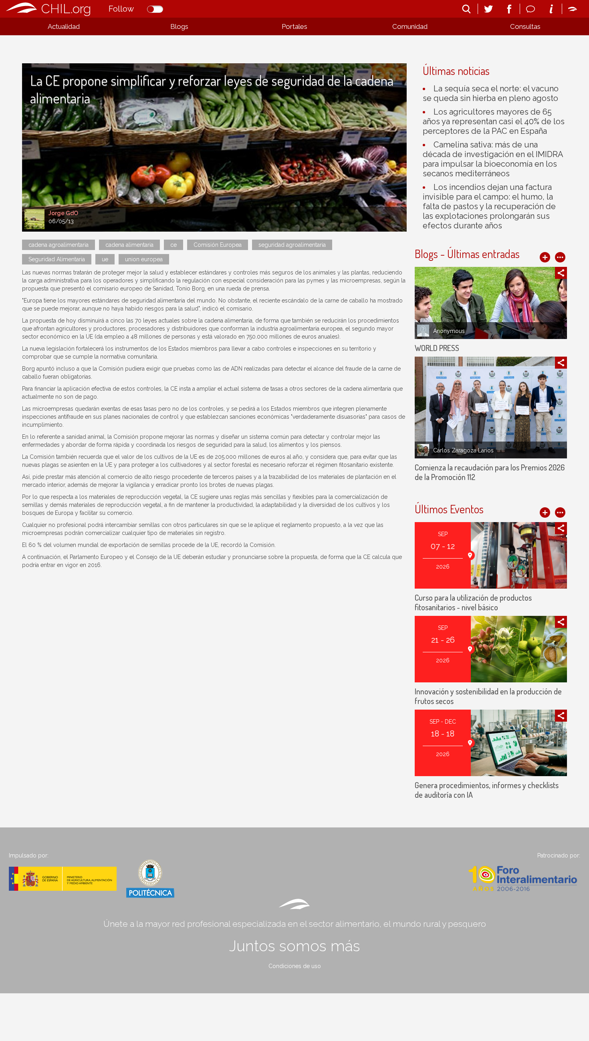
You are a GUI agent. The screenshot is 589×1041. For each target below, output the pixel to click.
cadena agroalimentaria (58, 245)
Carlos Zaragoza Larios (463, 450)
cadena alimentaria (129, 245)
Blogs (179, 26)
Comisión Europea (218, 245)
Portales (294, 26)
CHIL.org (66, 8)
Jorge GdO (63, 213)
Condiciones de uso (294, 966)
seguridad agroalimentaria (292, 245)
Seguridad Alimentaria (56, 259)
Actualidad (64, 26)
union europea (144, 259)
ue (105, 259)
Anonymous (449, 331)
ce (173, 245)
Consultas (525, 26)
